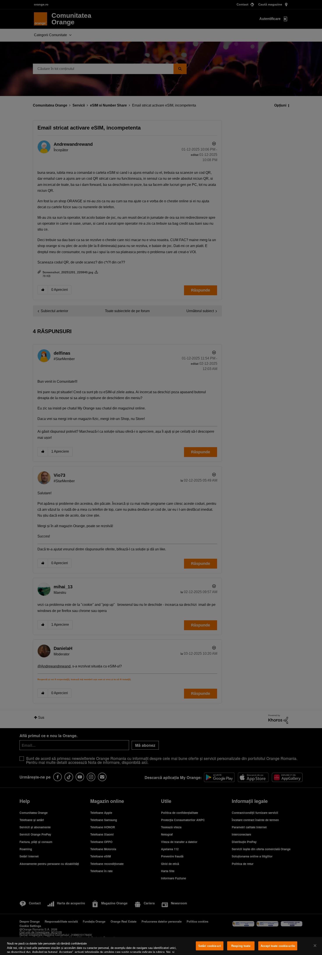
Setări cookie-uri (209, 946)
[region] (161, 946)
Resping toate (240, 946)
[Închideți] (315, 945)
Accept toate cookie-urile (278, 946)
